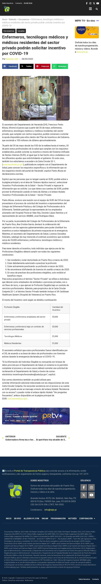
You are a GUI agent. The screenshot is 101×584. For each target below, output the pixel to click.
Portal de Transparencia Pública (29, 471)
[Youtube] (91, 495)
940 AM (45, 518)
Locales (21, 31)
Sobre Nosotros (7, 3)
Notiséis (12, 19)
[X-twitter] (83, 495)
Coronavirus (23, 19)
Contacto (18, 3)
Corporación (86, 518)
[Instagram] (91, 487)
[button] (97, 9)
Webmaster (29, 580)
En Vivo (17, 518)
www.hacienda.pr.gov (13, 164)
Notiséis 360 (12, 59)
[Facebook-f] (83, 487)
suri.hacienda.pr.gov (17, 398)
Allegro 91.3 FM (31, 518)
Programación (58, 518)
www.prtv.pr (82, 52)
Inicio (4, 19)
